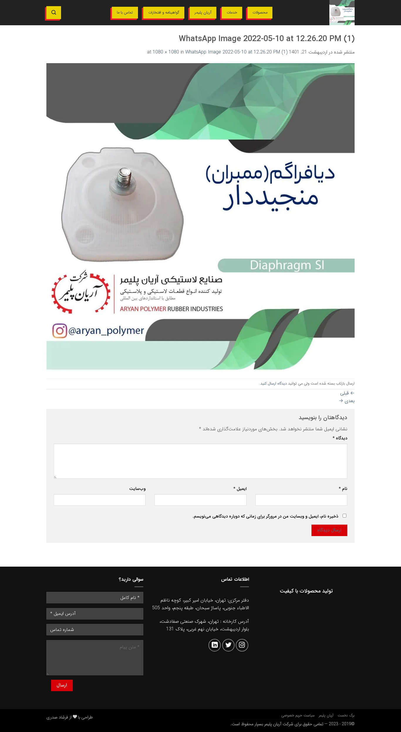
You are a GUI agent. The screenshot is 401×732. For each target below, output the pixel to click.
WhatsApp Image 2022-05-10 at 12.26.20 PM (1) (236, 52)
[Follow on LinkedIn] (214, 645)
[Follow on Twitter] (228, 645)
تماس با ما (125, 13)
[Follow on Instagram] (242, 645)
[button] (53, 12)
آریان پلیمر (203, 13)
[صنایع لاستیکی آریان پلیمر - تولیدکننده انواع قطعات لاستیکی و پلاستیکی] (318, 12)
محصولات (259, 13)
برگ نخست (346, 715)
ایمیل (239, 489)
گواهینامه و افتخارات (163, 13)
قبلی (347, 393)
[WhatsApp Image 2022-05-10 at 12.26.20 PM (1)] (200, 217)
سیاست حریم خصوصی (298, 715)
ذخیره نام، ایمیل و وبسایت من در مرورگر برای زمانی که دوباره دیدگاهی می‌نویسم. (265, 516)
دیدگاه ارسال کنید (273, 384)
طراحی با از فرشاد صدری (69, 717)
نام (343, 489)
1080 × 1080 (166, 52)
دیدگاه (340, 438)
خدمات (232, 13)
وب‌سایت (137, 489)
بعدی (347, 400)
